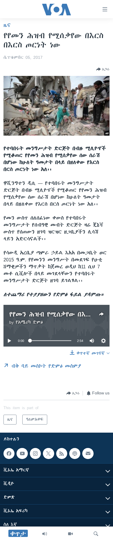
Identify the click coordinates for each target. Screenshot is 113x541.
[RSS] (61, 453)
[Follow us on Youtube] (22, 453)
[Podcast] (74, 453)
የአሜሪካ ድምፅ (29, 322)
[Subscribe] (87, 453)
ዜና (7, 25)
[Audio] (44, 534)
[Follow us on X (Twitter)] (48, 453)
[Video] (70, 534)
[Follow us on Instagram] (35, 453)
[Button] (103, 69)
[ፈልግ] (96, 534)
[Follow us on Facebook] (8, 453)
